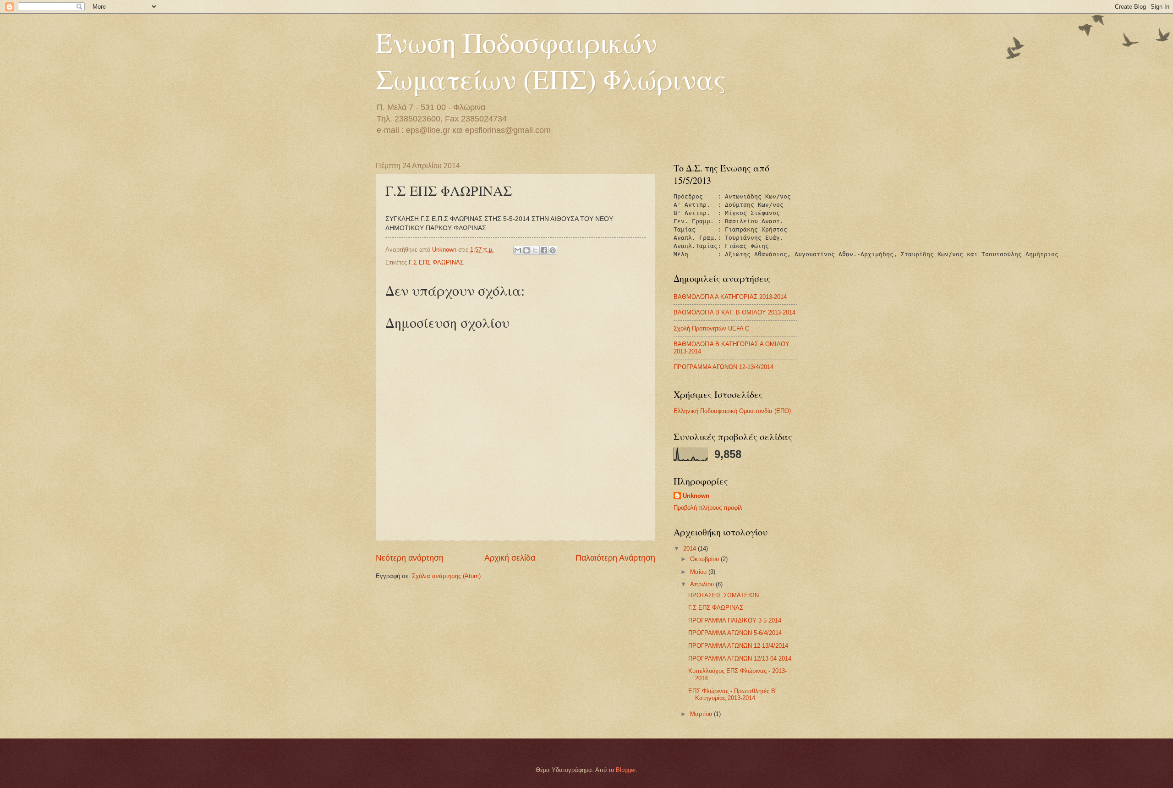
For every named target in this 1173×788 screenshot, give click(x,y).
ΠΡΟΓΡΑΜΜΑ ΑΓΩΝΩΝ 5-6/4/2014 (735, 632)
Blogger (626, 769)
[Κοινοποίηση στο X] (535, 250)
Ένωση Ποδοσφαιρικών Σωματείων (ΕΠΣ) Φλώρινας (551, 60)
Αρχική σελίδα (509, 557)
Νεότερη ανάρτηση (410, 557)
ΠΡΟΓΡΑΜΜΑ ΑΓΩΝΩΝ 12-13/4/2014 (723, 367)
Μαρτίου (702, 714)
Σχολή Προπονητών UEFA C (711, 328)
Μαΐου (699, 571)
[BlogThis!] (526, 250)
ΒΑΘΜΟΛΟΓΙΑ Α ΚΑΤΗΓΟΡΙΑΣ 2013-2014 (730, 296)
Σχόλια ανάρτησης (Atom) (446, 576)
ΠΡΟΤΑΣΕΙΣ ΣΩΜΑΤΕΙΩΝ (723, 595)
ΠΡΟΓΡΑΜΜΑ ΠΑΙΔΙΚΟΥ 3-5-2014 (734, 620)
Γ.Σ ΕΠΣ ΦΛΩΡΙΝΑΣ (436, 262)
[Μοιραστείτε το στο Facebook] (543, 250)
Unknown (696, 495)
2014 (690, 548)
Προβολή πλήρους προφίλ (708, 507)
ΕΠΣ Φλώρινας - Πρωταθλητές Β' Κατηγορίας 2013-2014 (732, 694)
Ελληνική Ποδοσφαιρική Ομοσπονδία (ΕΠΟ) (732, 411)
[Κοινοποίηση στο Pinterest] (552, 250)
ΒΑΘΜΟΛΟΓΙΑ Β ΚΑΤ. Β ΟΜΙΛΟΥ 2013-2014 (734, 312)
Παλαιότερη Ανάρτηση (615, 557)
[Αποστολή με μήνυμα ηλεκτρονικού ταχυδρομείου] (517, 250)
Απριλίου (703, 584)
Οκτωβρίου (705, 559)
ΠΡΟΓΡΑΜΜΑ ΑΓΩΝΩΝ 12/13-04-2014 (739, 658)
